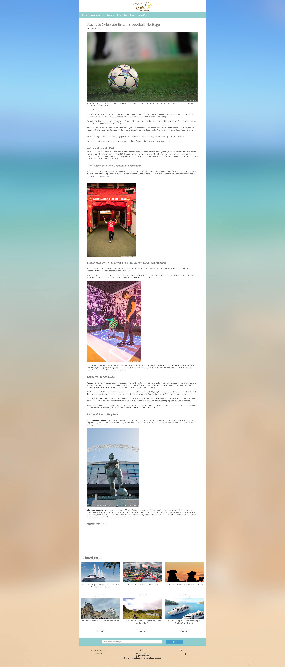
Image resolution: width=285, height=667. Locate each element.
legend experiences (103, 387)
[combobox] (132, 642)
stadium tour (103, 398)
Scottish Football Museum (179, 515)
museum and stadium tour (142, 277)
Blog (119, 15)
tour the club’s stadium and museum (143, 407)
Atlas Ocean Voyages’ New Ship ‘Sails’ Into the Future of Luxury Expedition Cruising (100, 586)
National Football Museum (172, 365)
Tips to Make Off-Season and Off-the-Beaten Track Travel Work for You (142, 622)
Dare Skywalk (161, 398)
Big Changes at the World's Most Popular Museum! (100, 621)
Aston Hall (116, 156)
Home (84, 15)
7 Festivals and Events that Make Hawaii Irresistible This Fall (184, 586)
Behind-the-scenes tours (160, 385)
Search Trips (129, 15)
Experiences (95, 15)
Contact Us (141, 15)
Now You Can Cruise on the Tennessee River (142, 585)
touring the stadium (187, 156)
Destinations (108, 15)
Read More (101, 595)
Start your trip (174, 642)
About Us (99, 654)
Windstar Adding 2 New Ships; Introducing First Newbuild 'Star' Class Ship (184, 622)
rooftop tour (116, 401)
